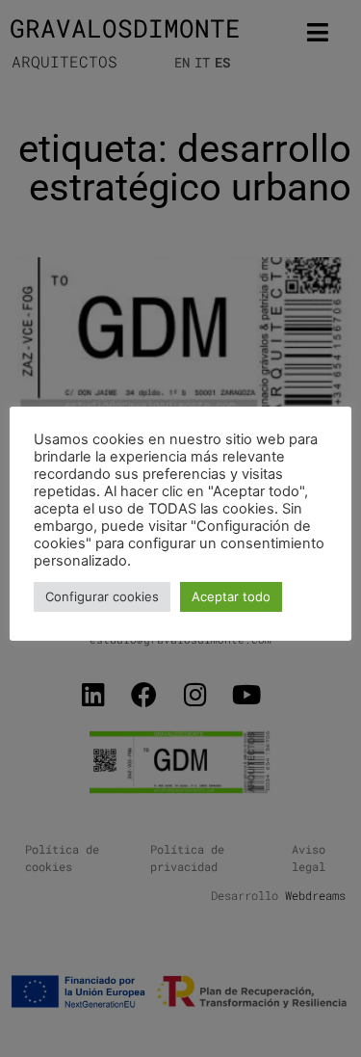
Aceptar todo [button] (231, 596)
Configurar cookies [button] (102, 596)
